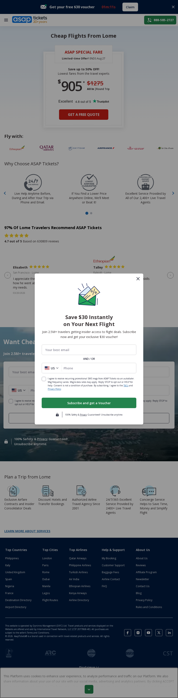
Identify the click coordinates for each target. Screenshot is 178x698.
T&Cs (126, 385)
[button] (52, 368)
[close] (138, 278)
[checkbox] (44, 379)
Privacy (83, 414)
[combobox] (89, 350)
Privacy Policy (54, 388)
